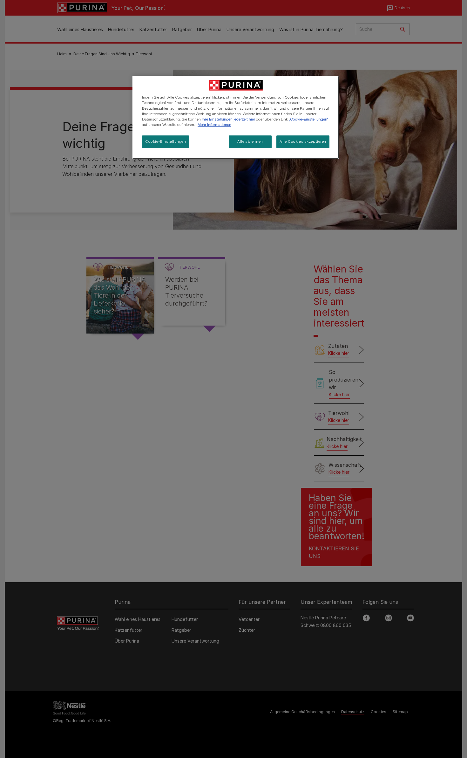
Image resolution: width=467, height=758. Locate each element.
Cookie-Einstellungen (165, 141)
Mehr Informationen (214, 124)
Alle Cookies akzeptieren (303, 141)
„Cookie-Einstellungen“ (308, 119)
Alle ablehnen (250, 141)
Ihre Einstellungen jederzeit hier (228, 119)
